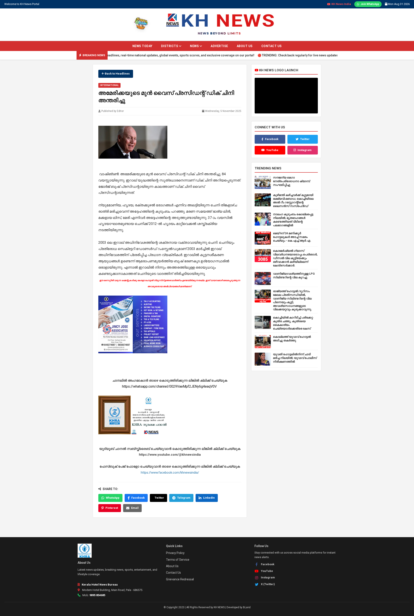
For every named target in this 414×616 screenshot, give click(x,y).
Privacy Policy (175, 553)
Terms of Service (177, 559)
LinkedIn (209, 497)
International (109, 85)
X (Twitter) (268, 584)
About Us (245, 46)
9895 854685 (97, 595)
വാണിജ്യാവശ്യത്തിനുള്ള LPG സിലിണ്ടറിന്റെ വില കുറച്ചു (294, 275)
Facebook (138, 497)
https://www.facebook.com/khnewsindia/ (170, 472)
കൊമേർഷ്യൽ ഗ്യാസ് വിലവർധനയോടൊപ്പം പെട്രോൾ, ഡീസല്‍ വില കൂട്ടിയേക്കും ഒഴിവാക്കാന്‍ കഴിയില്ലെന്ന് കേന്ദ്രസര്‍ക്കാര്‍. (295, 258)
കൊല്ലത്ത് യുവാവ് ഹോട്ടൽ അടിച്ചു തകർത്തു (292, 338)
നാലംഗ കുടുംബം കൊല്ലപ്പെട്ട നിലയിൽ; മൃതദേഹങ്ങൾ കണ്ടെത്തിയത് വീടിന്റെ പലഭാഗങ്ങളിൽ (293, 220)
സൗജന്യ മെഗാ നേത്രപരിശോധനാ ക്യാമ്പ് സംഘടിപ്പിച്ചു (291, 181)
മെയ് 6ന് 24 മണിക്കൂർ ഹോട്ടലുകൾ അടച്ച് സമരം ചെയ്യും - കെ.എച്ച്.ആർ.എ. (292, 237)
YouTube (272, 150)
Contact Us (271, 46)
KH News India (341, 4)
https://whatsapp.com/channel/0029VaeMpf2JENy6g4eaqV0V (170, 386)
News (195, 46)
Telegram (183, 497)
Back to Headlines (117, 73)
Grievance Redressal (180, 579)
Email (135, 507)
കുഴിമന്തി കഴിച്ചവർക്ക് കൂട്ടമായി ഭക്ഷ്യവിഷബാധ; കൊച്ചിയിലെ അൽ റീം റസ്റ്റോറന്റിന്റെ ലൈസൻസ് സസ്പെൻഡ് (293, 200)
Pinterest (111, 507)
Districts (170, 46)
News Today (142, 46)
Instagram (305, 150)
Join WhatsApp (370, 4)
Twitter (159, 497)
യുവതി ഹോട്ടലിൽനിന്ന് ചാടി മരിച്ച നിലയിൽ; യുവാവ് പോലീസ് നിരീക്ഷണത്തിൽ (295, 358)
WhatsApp (112, 497)
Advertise (219, 46)
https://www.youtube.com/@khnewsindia (170, 455)
